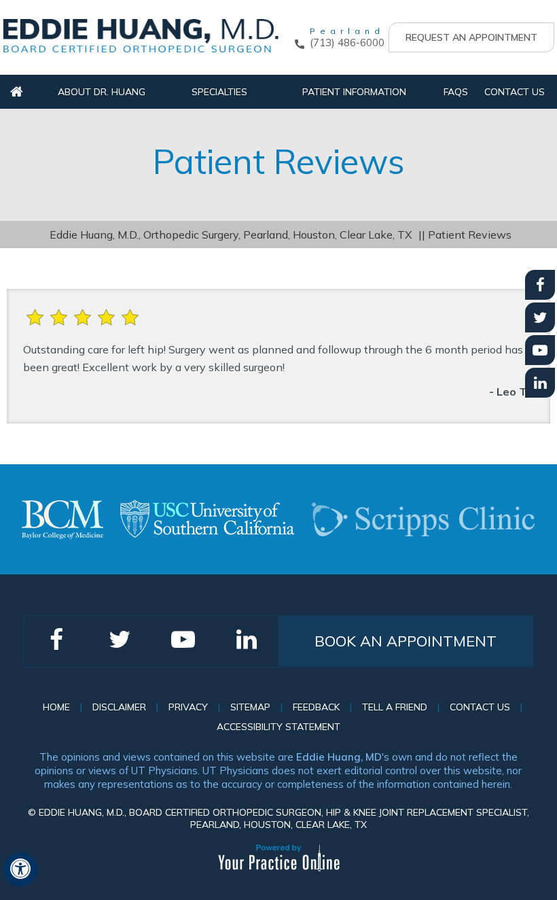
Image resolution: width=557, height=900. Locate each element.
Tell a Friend (394, 707)
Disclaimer (119, 707)
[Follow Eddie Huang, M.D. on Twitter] (540, 317)
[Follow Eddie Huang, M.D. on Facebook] (540, 285)
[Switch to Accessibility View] (20, 869)
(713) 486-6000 (347, 42)
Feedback (316, 707)
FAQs (456, 92)
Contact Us (514, 92)
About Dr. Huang (101, 92)
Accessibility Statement (278, 727)
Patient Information (354, 92)
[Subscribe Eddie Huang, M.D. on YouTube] (540, 383)
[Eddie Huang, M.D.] (140, 34)
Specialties (219, 92)
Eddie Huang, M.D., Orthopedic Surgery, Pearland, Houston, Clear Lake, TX (231, 234)
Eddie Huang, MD (339, 756)
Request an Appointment (471, 37)
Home (17, 92)
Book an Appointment (406, 641)
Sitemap (250, 707)
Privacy (188, 707)
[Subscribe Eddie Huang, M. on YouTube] (540, 350)
